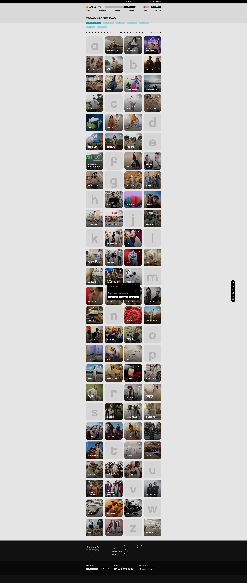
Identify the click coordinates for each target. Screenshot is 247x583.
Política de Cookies (135, 284)
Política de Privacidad (125, 284)
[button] (110, 285)
